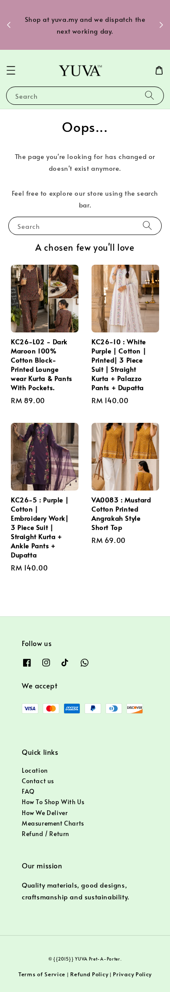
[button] (10, 70)
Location (35, 770)
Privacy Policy (132, 974)
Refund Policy (89, 974)
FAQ (28, 791)
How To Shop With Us (53, 802)
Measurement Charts (53, 823)
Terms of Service (41, 974)
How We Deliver (45, 813)
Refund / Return (45, 834)
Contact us (38, 781)
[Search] (149, 95)
